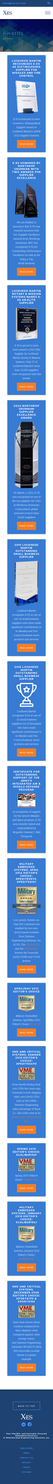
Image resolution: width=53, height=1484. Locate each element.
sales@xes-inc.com (14, 3)
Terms (26, 1467)
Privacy (26, 1463)
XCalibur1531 (30, 1179)
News (27, 1453)
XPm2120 (35, 1024)
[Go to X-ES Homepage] (26, 1416)
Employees (26, 1448)
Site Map (26, 1472)
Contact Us (26, 1458)
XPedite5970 (33, 944)
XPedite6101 (31, 948)
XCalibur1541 (26, 1258)
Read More (26, 144)
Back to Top (26, 1406)
